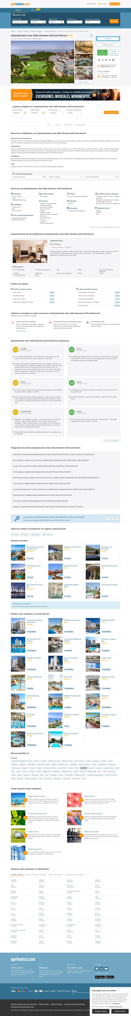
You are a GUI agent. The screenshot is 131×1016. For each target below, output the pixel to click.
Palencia (69, 919)
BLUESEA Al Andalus (34, 658)
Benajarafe (23, 764)
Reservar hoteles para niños (37, 813)
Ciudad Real (14, 897)
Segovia (41, 930)
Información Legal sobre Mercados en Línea (22, 1007)
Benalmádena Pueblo (43, 764)
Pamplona (98, 919)
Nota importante (109, 44)
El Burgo (70, 768)
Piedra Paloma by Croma (109, 566)
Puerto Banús (69, 775)
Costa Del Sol (62, 768)
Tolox (40, 778)
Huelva (69, 902)
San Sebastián (71, 924)
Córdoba (41, 897)
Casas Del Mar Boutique (109, 585)
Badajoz (41, 885)
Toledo (69, 936)
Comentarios (113, 52)
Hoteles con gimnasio (91, 831)
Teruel (41, 936)
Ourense (13, 919)
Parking (25, 534)
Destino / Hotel (16, 19)
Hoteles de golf (33, 831)
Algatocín (43, 761)
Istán (13, 771)
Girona (13, 902)
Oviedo (41, 919)
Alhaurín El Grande (67, 761)
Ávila (12, 885)
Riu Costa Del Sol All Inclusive (33, 640)
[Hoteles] (25, 4)
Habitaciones (68, 124)
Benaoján (53, 764)
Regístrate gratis (21, 331)
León (40, 908)
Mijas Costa (111, 771)
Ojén (46, 775)
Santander (98, 924)
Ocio (33, 10)
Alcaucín (36, 761)
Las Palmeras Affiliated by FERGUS (72, 640)
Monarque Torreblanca (109, 714)
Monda (19, 775)
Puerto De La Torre (80, 775)
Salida (53, 19)
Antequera (96, 761)
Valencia (97, 936)
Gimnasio (37, 534)
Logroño (97, 908)
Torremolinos (57, 778)
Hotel (49, 124)
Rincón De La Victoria (111, 775)
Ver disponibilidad (111, 112)
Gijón (96, 897)
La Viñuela (32, 771)
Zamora (69, 941)
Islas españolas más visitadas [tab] (74, 874)
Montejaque (35, 775)
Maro (99, 771)
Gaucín (117, 768)
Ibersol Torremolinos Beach (71, 659)
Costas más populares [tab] (56, 874)
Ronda (13, 778)
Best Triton (105, 696)
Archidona (103, 761)
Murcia (97, 913)
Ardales (110, 761)
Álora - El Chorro (79, 761)
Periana (61, 775)
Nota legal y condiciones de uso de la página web (24, 1004)
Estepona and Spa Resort (72, 547)
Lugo (12, 913)
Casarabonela (111, 764)
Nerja (41, 775)
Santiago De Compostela (18, 930)
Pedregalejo (53, 775)
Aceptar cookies (120, 1011)
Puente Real (31, 714)
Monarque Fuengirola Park (108, 640)
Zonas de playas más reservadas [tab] (36, 874)
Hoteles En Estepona (50, 31)
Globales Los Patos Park (35, 733)
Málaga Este (56, 771)
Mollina (14, 775)
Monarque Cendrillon (71, 733)
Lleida (69, 908)
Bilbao (97, 885)
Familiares (49, 534)
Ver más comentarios (112, 440)
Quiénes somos (17, 968)
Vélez (83, 778)
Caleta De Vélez (63, 764)
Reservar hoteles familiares (93, 813)
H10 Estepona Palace (34, 566)
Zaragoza (98, 941)
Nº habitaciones (71, 19)
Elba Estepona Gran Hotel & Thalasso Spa (35, 548)
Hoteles (13, 31)
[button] (114, 3)
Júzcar (18, 771)
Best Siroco (68, 677)
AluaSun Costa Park (108, 677)
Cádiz (40, 891)
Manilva (76, 771)
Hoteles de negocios (35, 849)
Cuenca (69, 897)
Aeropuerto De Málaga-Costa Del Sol (22, 761)
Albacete (41, 880)
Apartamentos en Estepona (21, 604)
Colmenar (32, 768)
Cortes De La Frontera (50, 768)
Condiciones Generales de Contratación (74, 1004)
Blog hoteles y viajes (75, 968)
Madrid (41, 913)
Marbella (82, 771)
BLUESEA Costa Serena (72, 620)
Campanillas (73, 764)
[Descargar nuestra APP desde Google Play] (100, 977)
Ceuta (97, 891)
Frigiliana (90, 768)
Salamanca (42, 924)
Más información (80, 124)
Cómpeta (39, 768)
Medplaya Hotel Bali (108, 620)
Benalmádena (31, 764)
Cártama (93, 764)
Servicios (58, 124)
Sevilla (69, 930)
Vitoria (41, 941)
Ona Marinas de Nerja (71, 714)
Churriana (24, 768)
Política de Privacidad (56, 1004)
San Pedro (20, 778)
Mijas (104, 771)
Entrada (35, 19)
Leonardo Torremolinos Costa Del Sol (34, 621)
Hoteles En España (23, 31)
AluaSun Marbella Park (34, 677)
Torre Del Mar (48, 778)
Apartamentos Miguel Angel (71, 586)
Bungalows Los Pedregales (106, 548)
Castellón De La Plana (73, 891)
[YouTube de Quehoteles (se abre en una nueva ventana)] (106, 969)
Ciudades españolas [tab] (17, 874)
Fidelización (43, 968)
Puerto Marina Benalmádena (95, 775)
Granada (41, 902)
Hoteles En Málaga (36, 31)
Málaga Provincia (67, 771)
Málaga (39, 771)
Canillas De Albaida (84, 764)
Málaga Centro (47, 771)
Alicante (69, 880)
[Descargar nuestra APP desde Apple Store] (109, 977)
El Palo (77, 768)
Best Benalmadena (33, 696)
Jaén (12, 908)
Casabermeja (102, 764)
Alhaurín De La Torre (54, 761)
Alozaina (88, 761)
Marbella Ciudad (91, 771)
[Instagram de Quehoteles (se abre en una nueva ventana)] (101, 969)
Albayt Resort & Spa (71, 566)
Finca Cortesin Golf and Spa (34, 586)
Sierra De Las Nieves (31, 778)
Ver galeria (85, 82)
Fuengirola (98, 768)
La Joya (24, 771)
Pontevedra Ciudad (17, 924)
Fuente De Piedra (108, 768)
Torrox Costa (66, 778)
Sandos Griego (106, 658)
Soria (96, 930)
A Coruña (13, 880)
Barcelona (70, 885)
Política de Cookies (44, 1004)
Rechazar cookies (101, 1011)
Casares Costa (16, 768)
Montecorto (26, 775)
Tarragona (14, 936)
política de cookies (116, 1006)
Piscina (16, 534)
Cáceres (13, 891)
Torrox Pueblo (76, 778)
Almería (97, 880)
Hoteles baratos (89, 796)
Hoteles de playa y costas (36, 796)
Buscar (114, 21)
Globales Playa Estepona (72, 696)
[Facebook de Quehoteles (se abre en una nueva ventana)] (97, 969)
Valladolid (14, 941)
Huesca (97, 902)
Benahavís (15, 764)
